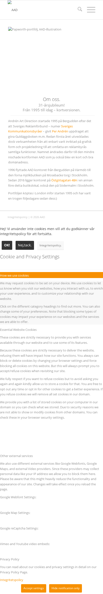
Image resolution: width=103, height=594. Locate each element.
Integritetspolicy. (51, 245)
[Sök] (77, 9)
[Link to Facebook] (91, 216)
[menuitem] (77, 9)
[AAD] (43, 9)
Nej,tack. (25, 245)
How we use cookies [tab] (14, 275)
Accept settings (33, 588)
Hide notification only (66, 588)
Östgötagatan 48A (64, 180)
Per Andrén (60, 131)
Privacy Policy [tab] (9, 559)
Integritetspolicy (18, 217)
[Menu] (88, 9)
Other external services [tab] (16, 456)
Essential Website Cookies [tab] (18, 329)
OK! (7, 245)
